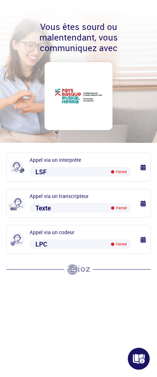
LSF (81, 171)
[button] (143, 167)
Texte (81, 207)
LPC (81, 244)
